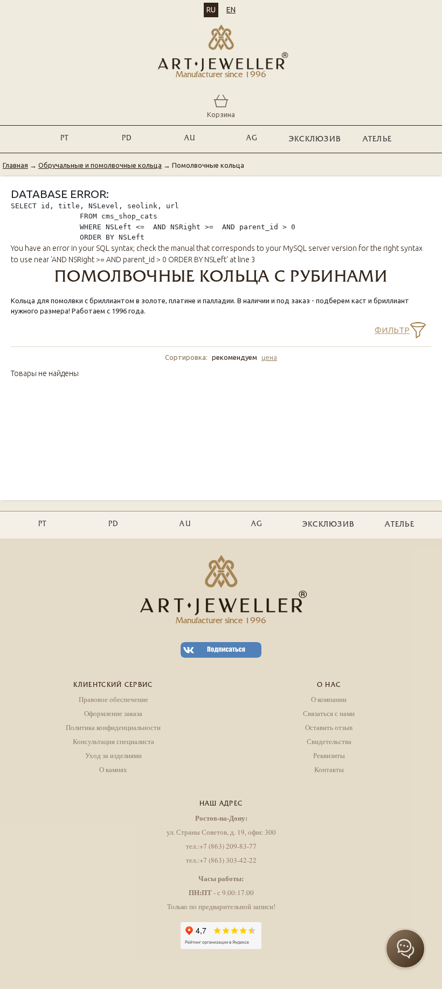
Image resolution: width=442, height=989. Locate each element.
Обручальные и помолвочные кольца (100, 165)
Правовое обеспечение (113, 699)
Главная (15, 165)
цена (269, 357)
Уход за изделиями (113, 755)
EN (231, 9)
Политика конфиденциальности (113, 727)
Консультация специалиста (113, 741)
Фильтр (392, 330)
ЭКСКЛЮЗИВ (315, 139)
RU (211, 9)
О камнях (113, 769)
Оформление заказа (113, 713)
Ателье (377, 139)
